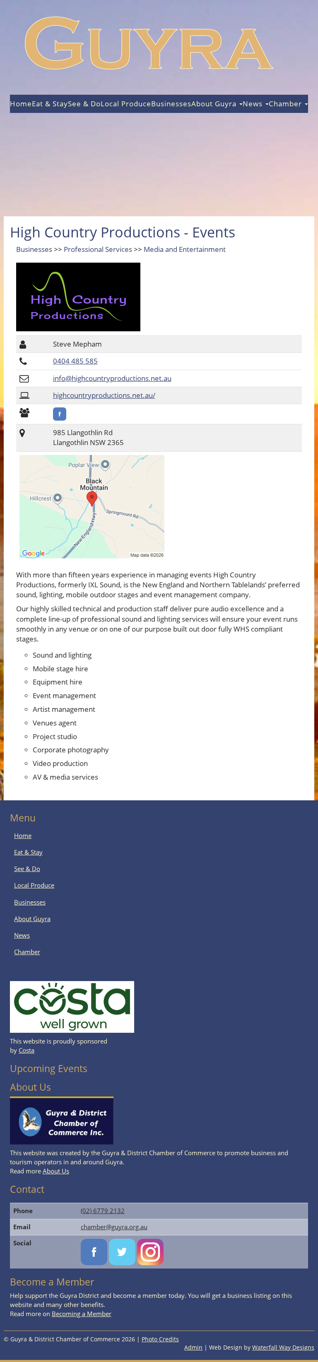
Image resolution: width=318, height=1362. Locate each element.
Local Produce (126, 103)
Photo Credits (160, 1339)
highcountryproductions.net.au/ (104, 395)
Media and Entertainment (185, 249)
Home (21, 103)
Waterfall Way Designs (283, 1347)
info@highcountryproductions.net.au (112, 378)
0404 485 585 (75, 361)
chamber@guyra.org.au (114, 1227)
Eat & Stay (50, 103)
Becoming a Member (81, 1313)
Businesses (171, 103)
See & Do (84, 103)
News (254, 103)
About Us (56, 1171)
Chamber (286, 103)
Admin (193, 1347)
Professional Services (98, 249)
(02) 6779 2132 (103, 1210)
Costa (26, 1050)
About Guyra (214, 103)
